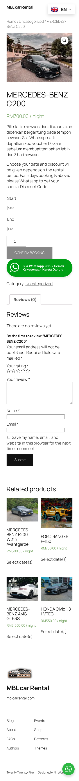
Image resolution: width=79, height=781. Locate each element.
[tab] (25, 299)
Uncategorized (31, 21)
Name (13, 410)
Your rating (18, 365)
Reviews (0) (25, 299)
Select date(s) (20, 562)
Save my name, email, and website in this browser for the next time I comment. (38, 443)
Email (12, 424)
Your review (18, 379)
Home (11, 21)
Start (11, 198)
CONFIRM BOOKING (29, 252)
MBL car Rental (20, 7)
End (10, 219)
